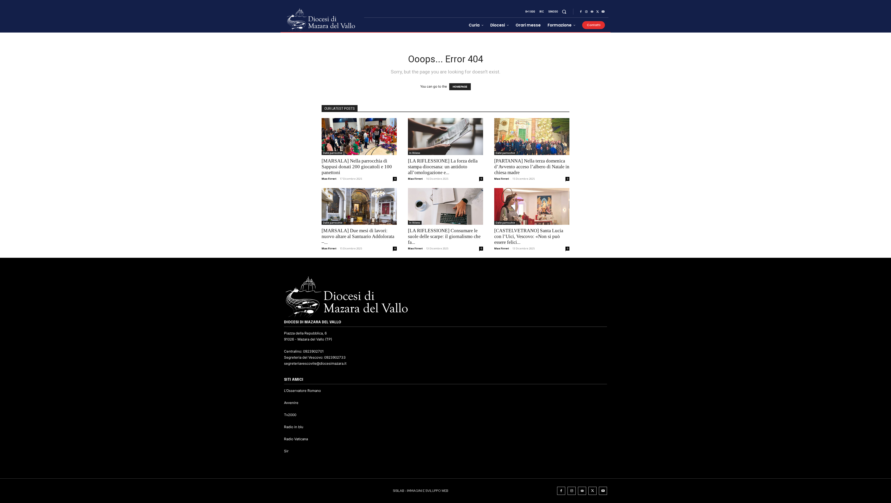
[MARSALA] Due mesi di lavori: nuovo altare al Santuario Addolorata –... (358, 236)
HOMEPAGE (460, 86)
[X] (597, 12)
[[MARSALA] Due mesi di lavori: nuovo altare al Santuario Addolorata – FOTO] (359, 206)
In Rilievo (414, 153)
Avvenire (291, 402)
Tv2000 (290, 415)
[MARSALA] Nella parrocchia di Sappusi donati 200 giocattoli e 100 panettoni (357, 166)
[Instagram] (586, 12)
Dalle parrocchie (332, 153)
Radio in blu (293, 427)
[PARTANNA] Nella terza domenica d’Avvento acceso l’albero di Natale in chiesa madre (531, 166)
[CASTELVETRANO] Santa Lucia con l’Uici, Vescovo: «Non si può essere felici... (528, 236)
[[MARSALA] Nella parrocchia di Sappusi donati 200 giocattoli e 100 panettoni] (359, 136)
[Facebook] (581, 12)
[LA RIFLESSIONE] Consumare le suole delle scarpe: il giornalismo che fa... (444, 236)
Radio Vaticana (296, 439)
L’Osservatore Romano (302, 390)
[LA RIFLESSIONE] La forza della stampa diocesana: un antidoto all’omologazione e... (443, 166)
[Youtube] (603, 12)
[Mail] (592, 12)
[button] (564, 11)
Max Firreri (329, 178)
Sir (286, 451)
